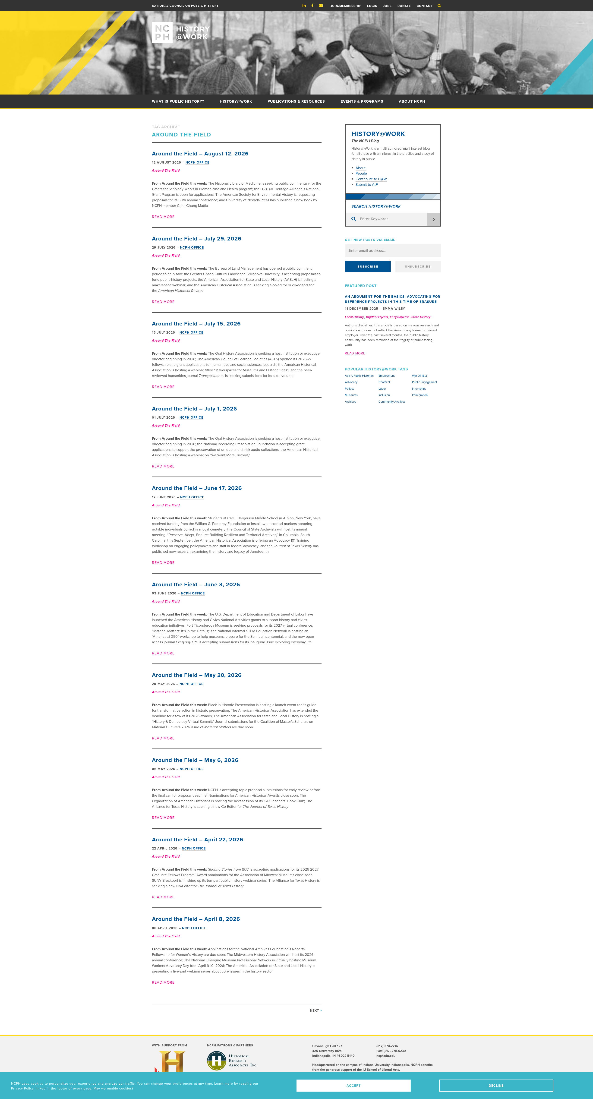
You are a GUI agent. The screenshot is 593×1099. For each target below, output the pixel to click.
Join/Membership (346, 6)
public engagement (424, 382)
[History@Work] (296, 27)
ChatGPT (384, 382)
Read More (163, 217)
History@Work (236, 101)
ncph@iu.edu (385, 1056)
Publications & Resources (296, 101)
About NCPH (412, 101)
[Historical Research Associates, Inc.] (232, 1061)
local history (354, 317)
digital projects (377, 317)
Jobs (387, 6)
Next (315, 1011)
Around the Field (166, 171)
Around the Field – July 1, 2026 (194, 408)
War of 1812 (419, 376)
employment (387, 376)
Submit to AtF (367, 184)
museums (351, 395)
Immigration (420, 395)
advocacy (351, 382)
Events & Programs (362, 101)
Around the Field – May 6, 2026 (195, 760)
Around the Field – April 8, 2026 (196, 919)
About (361, 168)
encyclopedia (400, 317)
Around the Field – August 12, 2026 (200, 153)
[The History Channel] (172, 1070)
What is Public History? (178, 101)
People (361, 173)
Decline (496, 1086)
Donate (404, 6)
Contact (424, 6)
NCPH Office (197, 162)
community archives (392, 402)
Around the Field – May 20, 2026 (197, 675)
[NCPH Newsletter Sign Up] (323, 5)
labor (382, 389)
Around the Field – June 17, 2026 (197, 488)
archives (350, 402)
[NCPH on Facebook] (314, 5)
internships (419, 389)
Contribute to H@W (371, 179)
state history (421, 317)
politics (349, 389)
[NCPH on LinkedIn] (306, 5)
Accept (354, 1086)
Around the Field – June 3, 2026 (196, 584)
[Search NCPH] (439, 5)
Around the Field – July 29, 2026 (197, 238)
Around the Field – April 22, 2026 (197, 839)
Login (372, 6)
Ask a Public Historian (359, 376)
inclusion (384, 395)
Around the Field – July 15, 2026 (196, 323)
